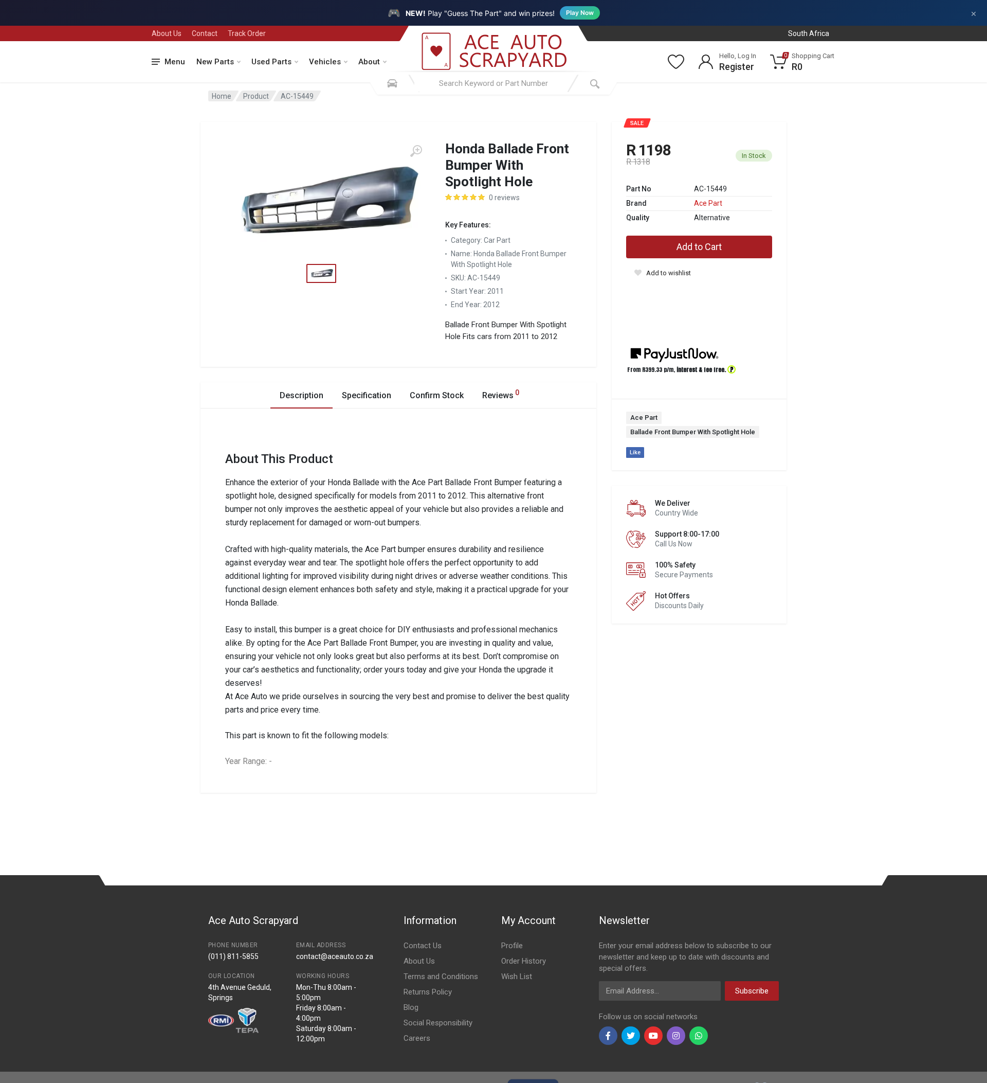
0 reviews (504, 197)
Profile (512, 945)
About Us (166, 33)
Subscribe (752, 991)
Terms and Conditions (441, 976)
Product (256, 96)
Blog (411, 1007)
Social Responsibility (438, 1022)
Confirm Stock (437, 395)
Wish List (516, 976)
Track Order (247, 33)
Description (301, 395)
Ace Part (708, 203)
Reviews (500, 394)
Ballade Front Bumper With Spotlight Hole (692, 432)
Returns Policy (428, 992)
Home (221, 96)
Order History (523, 961)
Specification (366, 395)
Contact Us (423, 945)
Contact (204, 33)
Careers (417, 1038)
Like (635, 452)
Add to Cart (699, 246)
